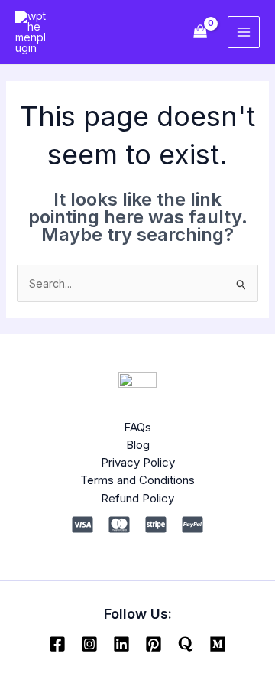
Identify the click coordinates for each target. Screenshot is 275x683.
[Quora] (185, 644)
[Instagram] (89, 644)
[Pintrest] (153, 644)
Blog (138, 444)
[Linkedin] (121, 644)
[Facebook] (57, 644)
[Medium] (217, 644)
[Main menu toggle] (244, 32)
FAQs (137, 427)
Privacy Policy (138, 462)
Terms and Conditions (137, 480)
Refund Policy (137, 498)
